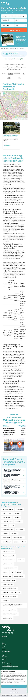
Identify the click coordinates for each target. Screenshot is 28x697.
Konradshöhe (19, 529)
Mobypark (3, 48)
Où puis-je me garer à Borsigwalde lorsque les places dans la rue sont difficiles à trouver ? (12, 470)
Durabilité (4, 660)
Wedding (5, 525)
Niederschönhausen (18, 537)
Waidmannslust (7, 517)
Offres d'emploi (5, 658)
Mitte (4, 513)
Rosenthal (5, 533)
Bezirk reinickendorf (8, 509)
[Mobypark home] (5, 3)
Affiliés (3, 662)
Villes (7, 48)
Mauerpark (5, 572)
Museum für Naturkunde (9, 560)
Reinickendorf (15, 48)
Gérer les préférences (14, 692)
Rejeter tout (14, 689)
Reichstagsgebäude (8, 584)
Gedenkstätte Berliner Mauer (10, 568)
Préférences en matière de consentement (10, 666)
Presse (3, 659)
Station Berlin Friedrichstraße (10, 614)
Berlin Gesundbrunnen (8, 552)
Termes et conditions (18, 695)
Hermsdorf (17, 517)
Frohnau (16, 541)
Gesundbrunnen (7, 541)
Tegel (10, 513)
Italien (3, 647)
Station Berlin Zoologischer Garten (11, 592)
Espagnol (4, 644)
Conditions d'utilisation (6, 663)
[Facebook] (3, 633)
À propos (3, 653)
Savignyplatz (6, 600)
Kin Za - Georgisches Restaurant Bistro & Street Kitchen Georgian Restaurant (13, 605)
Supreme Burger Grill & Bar (9, 610)
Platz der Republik (18, 576)
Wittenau (17, 513)
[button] (14, 105)
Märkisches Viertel (7, 521)
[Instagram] (12, 633)
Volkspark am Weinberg (9, 580)
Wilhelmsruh (18, 521)
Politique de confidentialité (7, 665)
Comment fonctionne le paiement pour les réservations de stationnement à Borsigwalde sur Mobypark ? (12, 487)
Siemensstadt (6, 537)
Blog (3, 655)
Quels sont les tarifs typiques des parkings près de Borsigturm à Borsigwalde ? (12, 475)
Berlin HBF (21, 560)
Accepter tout (14, 686)
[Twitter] (6, 633)
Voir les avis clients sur (14, 59)
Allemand (4, 642)
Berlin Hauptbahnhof (8, 564)
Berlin (11, 48)
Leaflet (14, 119)
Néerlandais (4, 649)
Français (3, 646)
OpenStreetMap (20, 119)
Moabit (23, 541)
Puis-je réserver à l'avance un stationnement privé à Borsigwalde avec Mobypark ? (12, 480)
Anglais (3, 643)
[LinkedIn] (9, 633)
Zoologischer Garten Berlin (9, 596)
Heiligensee (14, 533)
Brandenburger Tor (7, 618)
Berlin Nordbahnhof (16, 572)
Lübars (12, 525)
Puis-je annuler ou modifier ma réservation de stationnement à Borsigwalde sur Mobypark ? (11, 492)
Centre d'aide (4, 656)
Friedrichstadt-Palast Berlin (9, 588)
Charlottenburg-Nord (8, 529)
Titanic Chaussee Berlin (9, 556)
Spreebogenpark (7, 576)
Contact (24, 695)
